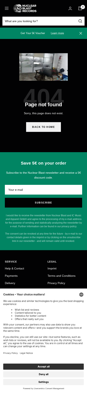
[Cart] (80, 8)
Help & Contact (14, 268)
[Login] (70, 8)
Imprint (52, 268)
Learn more (57, 33)
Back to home (43, 127)
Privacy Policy (56, 283)
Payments (11, 275)
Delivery (10, 283)
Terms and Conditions (61, 275)
